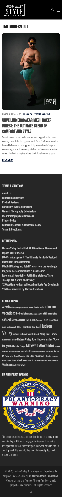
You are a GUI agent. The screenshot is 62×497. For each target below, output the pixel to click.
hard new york (11, 327)
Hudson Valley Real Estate (44, 334)
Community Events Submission (17, 207)
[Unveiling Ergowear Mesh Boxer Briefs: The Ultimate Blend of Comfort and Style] (31, 71)
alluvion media (39, 307)
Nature (56, 351)
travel (45, 360)
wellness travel (19, 365)
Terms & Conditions (12, 229)
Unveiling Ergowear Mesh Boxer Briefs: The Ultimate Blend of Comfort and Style (26, 126)
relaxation (48, 356)
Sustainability (38, 360)
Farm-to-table (31, 319)
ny (3, 356)
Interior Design (19, 346)
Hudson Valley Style (26, 339)
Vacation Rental (53, 360)
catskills (7, 319)
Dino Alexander (19, 319)
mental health (26, 351)
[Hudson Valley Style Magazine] (14, 9)
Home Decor (36, 326)
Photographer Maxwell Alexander (15, 356)
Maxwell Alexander (40, 345)
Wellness (7, 364)
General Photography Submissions (19, 211)
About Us (6, 193)
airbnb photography (17, 307)
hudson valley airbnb (22, 334)
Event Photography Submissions (18, 216)
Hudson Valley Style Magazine (36, 114)
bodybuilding (22, 313)
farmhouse (39, 320)
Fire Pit (45, 319)
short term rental (25, 360)
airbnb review (28, 307)
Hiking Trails (26, 326)
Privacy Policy (9, 220)
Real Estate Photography (35, 355)
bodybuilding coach (34, 314)
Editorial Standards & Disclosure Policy (21, 225)
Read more (7, 160)
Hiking (19, 326)
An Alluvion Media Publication (43, 476)
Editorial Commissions (13, 198)
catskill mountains (48, 313)
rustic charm (11, 360)
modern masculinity (46, 351)
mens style (16, 351)
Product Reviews (10, 202)
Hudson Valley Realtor (9, 339)
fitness (51, 320)
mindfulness (36, 351)
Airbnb (6, 306)
